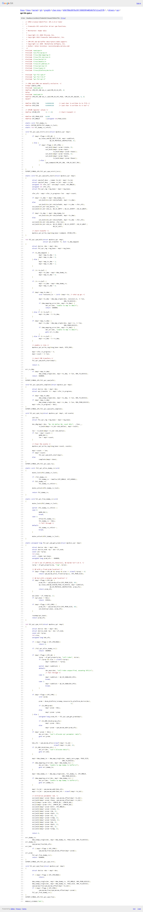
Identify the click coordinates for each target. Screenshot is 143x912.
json (139, 909)
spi (117, 10)
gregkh (47, 10)
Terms (24, 909)
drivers (111, 10)
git (41, 10)
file (63, 18)
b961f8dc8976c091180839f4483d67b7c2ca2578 (83, 10)
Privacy (18, 909)
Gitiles (13, 909)
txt (134, 909)
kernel (35, 10)
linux (22, 10)
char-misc (56, 10)
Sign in (139, 3)
